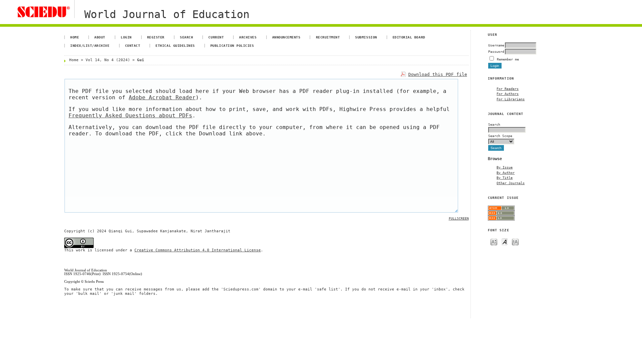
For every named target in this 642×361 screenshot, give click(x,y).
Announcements (286, 37)
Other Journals (511, 183)
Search (186, 37)
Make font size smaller (494, 241)
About (99, 37)
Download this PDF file (437, 74)
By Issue (505, 167)
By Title (505, 177)
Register (156, 37)
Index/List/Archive (89, 45)
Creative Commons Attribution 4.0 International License (197, 250)
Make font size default (504, 241)
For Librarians (511, 99)
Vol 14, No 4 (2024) (108, 60)
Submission (366, 37)
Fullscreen (459, 218)
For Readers (508, 89)
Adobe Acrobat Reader (162, 97)
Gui (140, 60)
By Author (506, 172)
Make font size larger (515, 241)
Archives (247, 37)
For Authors (508, 94)
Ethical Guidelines (175, 45)
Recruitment (328, 37)
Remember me (508, 59)
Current (216, 37)
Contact (132, 45)
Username (496, 45)
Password (496, 51)
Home (74, 37)
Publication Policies (232, 45)
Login (126, 37)
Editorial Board (409, 37)
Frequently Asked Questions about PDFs (130, 115)
